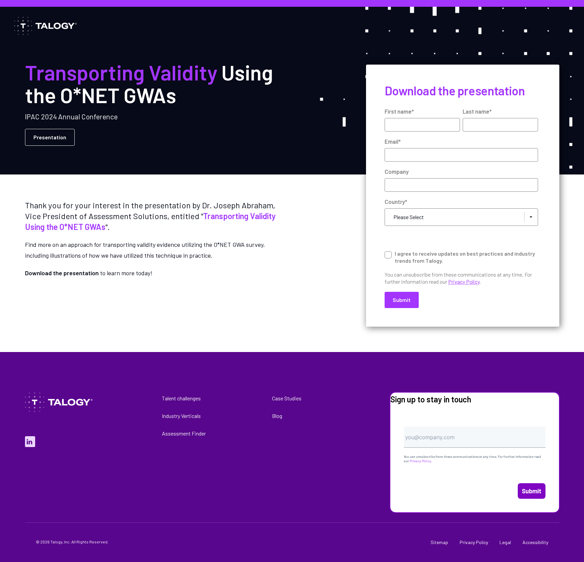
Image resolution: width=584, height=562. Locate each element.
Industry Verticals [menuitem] (181, 416)
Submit (531, 491)
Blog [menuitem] (277, 416)
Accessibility (535, 542)
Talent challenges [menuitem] (181, 398)
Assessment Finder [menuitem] (184, 433)
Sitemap (439, 542)
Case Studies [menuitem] (286, 398)
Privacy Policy (420, 461)
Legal (505, 542)
